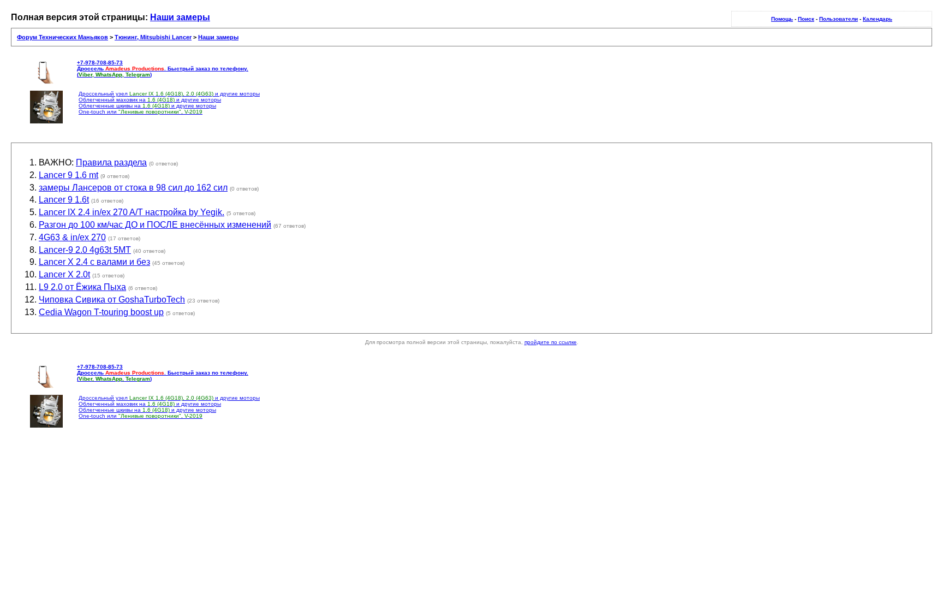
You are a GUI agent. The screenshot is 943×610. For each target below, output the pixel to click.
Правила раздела (111, 162)
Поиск (806, 19)
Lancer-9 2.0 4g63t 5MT (85, 249)
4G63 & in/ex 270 (72, 237)
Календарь (877, 19)
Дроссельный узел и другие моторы (169, 94)
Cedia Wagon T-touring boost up (101, 312)
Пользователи (838, 19)
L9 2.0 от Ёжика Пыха (82, 287)
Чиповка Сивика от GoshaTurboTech (112, 299)
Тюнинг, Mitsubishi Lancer (153, 37)
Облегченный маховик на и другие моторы (150, 100)
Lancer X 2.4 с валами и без (94, 261)
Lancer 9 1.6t (64, 199)
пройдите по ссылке (550, 342)
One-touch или (140, 112)
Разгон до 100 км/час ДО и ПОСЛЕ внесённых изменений (155, 224)
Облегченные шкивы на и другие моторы (147, 106)
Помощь (782, 19)
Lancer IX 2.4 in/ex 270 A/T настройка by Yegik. (131, 212)
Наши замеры (180, 17)
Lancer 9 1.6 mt (68, 175)
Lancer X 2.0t (64, 274)
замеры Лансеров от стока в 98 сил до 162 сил (133, 187)
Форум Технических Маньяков (62, 37)
